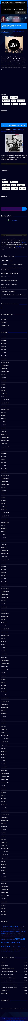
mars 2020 (3, 578)
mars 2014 (3, 688)
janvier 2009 (4, 883)
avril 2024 (3, 425)
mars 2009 (3, 876)
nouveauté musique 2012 (15, 946)
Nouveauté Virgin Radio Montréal (9, 987)
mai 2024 (3, 421)
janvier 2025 (4, 396)
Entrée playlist (5, 32)
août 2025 (3, 374)
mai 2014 (3, 682)
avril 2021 (3, 538)
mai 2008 (3, 908)
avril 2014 (3, 685)
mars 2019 (3, 603)
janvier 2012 (4, 770)
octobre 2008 (4, 892)
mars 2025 (3, 390)
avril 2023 (3, 462)
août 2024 (3, 412)
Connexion (3, 319)
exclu (23, 929)
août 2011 (3, 785)
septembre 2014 (5, 669)
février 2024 (4, 431)
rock (9, 951)
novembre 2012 (5, 738)
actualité (3, 926)
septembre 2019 (5, 597)
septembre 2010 (5, 820)
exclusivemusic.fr (11, 931)
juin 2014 (3, 679)
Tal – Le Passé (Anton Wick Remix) (14, 125)
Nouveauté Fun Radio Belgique (8, 977)
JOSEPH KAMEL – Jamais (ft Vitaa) (9, 273)
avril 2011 (3, 798)
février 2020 (4, 581)
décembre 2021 (5, 512)
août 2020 (3, 563)
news (14, 935)
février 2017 (4, 610)
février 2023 (4, 468)
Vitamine (18, 951)
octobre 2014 (4, 666)
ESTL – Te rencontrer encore (8, 277)
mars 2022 (3, 503)
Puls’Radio (18, 246)
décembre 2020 (5, 550)
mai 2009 (3, 870)
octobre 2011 (4, 779)
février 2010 (4, 842)
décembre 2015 (5, 629)
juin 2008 (3, 905)
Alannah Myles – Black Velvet (8, 291)
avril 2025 (3, 387)
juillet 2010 (4, 826)
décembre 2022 (5, 475)
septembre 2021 (5, 522)
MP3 (5, 935)
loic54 (11, 933)
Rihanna (6, 951)
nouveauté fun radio (11, 939)
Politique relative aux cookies (18, 9)
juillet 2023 (4, 453)
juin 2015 (3, 641)
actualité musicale (21, 1018)
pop (26, 948)
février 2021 (4, 544)
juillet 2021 (4, 528)
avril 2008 (3, 911)
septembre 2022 (5, 484)
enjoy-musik (14, 929)
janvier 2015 (4, 657)
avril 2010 (3, 836)
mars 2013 (3, 726)
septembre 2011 (5, 782)
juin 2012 (3, 754)
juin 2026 (3, 343)
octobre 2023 (4, 443)
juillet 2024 (4, 415)
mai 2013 (3, 720)
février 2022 (4, 506)
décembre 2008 (5, 886)
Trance (15, 951)
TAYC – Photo (4, 287)
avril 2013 (3, 723)
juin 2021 (3, 531)
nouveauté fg (3, 939)
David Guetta (4, 929)
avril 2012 (3, 760)
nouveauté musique (11, 1018)
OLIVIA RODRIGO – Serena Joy (9, 284)
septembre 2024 (5, 409)
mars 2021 (3, 541)
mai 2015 (3, 644)
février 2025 (4, 393)
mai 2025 (3, 384)
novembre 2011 (5, 776)
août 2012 (3, 748)
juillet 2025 (4, 377)
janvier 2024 (4, 434)
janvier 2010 (4, 845)
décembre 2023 (5, 437)
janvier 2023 (4, 472)
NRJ (20, 949)
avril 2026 (3, 349)
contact (21, 926)
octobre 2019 (4, 594)
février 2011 (4, 804)
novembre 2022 (5, 478)
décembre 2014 (5, 660)
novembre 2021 (5, 516)
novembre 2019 (5, 591)
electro (8, 929)
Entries (4, 322)
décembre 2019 (5, 588)
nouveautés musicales (6, 949)
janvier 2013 (4, 732)
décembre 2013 (5, 698)
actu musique (11, 926)
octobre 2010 (4, 817)
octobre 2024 (4, 406)
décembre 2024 (5, 399)
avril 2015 (3, 647)
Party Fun (23, 948)
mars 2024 (3, 428)
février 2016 (4, 622)
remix (3, 951)
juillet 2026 (4, 340)
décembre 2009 (5, 848)
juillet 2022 (4, 490)
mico (2, 936)
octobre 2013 (4, 704)
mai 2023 (3, 459)
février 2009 (4, 880)
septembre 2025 (5, 371)
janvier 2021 (4, 547)
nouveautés (22, 946)
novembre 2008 (5, 889)
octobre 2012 (4, 742)
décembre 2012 (5, 735)
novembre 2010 (5, 814)
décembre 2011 (5, 773)
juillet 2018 (4, 607)
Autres (3, 962)
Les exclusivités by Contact (8, 131)
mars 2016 (3, 619)
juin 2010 (3, 829)
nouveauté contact (19, 935)
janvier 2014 (4, 694)
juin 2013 (3, 716)
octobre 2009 (4, 855)
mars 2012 (3, 763)
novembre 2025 (5, 365)
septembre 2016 (5, 616)
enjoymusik (19, 929)
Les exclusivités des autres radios (9, 971)
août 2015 (3, 638)
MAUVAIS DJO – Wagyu (7, 260)
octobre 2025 (4, 368)
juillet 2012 (4, 751)
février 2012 (4, 767)
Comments (5, 325)
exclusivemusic (4, 931)
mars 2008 (3, 914)
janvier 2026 (4, 359)
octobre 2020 (4, 556)
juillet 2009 (4, 864)
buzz (19, 926)
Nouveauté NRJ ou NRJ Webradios (9, 984)
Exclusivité (18, 931)
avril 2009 (3, 873)
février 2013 (4, 729)
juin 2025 (3, 381)
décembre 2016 (5, 613)
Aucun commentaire (18, 31)
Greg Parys (7, 933)
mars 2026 (3, 352)
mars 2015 (3, 651)
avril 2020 (3, 575)
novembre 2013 (5, 701)
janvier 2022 (4, 509)
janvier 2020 (4, 585)
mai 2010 (3, 833)
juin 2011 (3, 792)
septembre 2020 (5, 559)
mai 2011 (3, 795)
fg (20, 931)
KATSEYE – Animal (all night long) (9, 280)
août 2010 (3, 823)
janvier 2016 (4, 625)
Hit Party (24, 242)
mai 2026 (3, 346)
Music (7, 936)
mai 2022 (3, 497)
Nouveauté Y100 (5, 990)
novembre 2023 (5, 440)
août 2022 (3, 487)
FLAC (22, 931)
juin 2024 (3, 418)
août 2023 (3, 450)
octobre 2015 (4, 632)
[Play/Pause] (2, 164)
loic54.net (14, 933)
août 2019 (3, 600)
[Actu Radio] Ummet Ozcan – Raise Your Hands (12, 26)
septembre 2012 (5, 745)
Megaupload (21, 933)
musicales (11, 935)
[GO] (24, 209)
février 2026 (4, 355)
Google (4, 1018)
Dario (24, 926)
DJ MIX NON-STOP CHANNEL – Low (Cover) (12, 264)
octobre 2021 (4, 519)
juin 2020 (3, 569)
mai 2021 (3, 534)
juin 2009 (3, 867)
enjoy (11, 929)
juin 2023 (3, 456)
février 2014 (4, 691)
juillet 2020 (4, 566)
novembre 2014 (5, 663)
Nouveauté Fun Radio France (8, 981)
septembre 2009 (5, 858)
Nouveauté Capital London (7, 974)
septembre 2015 (5, 635)
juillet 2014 (4, 676)
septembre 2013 (5, 707)
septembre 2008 (5, 895)
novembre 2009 (5, 851)
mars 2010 (3, 839)
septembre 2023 (5, 446)
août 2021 (3, 525)
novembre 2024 (5, 403)
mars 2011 (3, 801)
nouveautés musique (15, 948)
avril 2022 (3, 500)
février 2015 (4, 654)
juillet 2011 (4, 789)
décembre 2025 (5, 362)
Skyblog (11, 951)
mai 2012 (3, 757)
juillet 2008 (4, 902)
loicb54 (17, 933)
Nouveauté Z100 (5, 993)
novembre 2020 (5, 553)
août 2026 (3, 337)
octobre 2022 (4, 481)
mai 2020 (3, 572)
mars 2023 (3, 465)
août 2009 (3, 861)
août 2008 (3, 898)
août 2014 (3, 672)
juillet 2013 (4, 713)
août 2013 (3, 710)
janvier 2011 (4, 807)
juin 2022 (3, 494)
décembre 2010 (5, 811)
